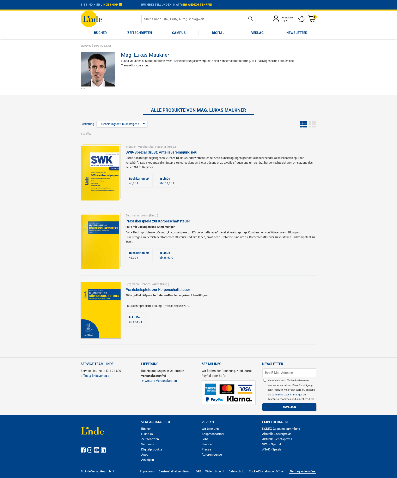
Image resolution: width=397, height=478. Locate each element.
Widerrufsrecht (214, 471)
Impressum (147, 471)
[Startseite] (91, 18)
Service (207, 444)
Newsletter (296, 33)
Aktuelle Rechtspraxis (277, 439)
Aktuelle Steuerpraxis (277, 434)
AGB (198, 471)
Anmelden (287, 17)
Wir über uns (210, 429)
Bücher (100, 33)
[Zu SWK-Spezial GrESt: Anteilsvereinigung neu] (101, 172)
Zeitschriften (139, 33)
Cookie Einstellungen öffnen (267, 471)
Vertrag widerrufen (302, 471)
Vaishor (161, 146)
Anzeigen (147, 460)
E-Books (147, 434)
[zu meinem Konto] (276, 20)
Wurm (144, 215)
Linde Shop (110, 4)
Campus (179, 33)
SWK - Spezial (271, 444)
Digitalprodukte (151, 449)
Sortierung (87, 124)
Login (284, 20)
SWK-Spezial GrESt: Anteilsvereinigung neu (161, 152)
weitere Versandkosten (161, 381)
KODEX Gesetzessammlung (281, 429)
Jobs (205, 439)
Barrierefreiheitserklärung (175, 471)
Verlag (257, 33)
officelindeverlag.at (95, 376)
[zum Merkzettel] (302, 20)
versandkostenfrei (196, 4)
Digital (218, 33)
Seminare (147, 444)
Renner (145, 284)
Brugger (131, 146)
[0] (312, 20)
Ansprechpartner (213, 434)
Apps (144, 454)
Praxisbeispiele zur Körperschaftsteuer (158, 221)
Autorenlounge (212, 454)
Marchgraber (146, 146)
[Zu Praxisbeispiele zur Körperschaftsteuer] (101, 241)
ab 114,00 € (167, 181)
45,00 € (139, 255)
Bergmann (132, 215)
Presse (206, 449)
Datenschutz (236, 471)
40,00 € (139, 181)
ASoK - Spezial (272, 449)
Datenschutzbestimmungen (287, 394)
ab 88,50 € (166, 255)
